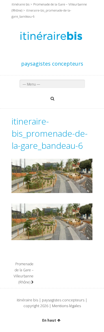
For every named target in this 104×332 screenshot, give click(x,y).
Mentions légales (66, 305)
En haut (49, 320)
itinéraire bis (20, 4)
